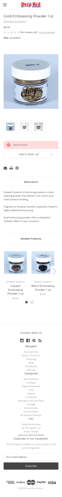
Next (54, 271)
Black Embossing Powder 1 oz (43, 287)
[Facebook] (28, 340)
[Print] (11, 168)
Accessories (31, 408)
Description (31, 181)
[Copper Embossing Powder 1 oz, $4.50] (15, 262)
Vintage (31, 404)
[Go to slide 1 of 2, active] (26, 302)
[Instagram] (22, 340)
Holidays (31, 382)
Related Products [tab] (31, 238)
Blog (31, 362)
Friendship (31, 397)
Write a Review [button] (47, 32)
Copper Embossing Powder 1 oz (15, 289)
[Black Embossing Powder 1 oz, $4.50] (43, 262)
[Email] (5, 168)
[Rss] (40, 340)
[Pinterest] (17, 168)
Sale (31, 389)
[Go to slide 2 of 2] (32, 302)
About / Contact (31, 355)
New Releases (31, 379)
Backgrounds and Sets (31, 400)
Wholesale (31, 366)
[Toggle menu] (4, 4)
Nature (31, 393)
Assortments (31, 411)
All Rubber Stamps (31, 415)
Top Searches (31, 351)
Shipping (31, 359)
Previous (4, 271)
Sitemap (31, 369)
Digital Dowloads (31, 386)
